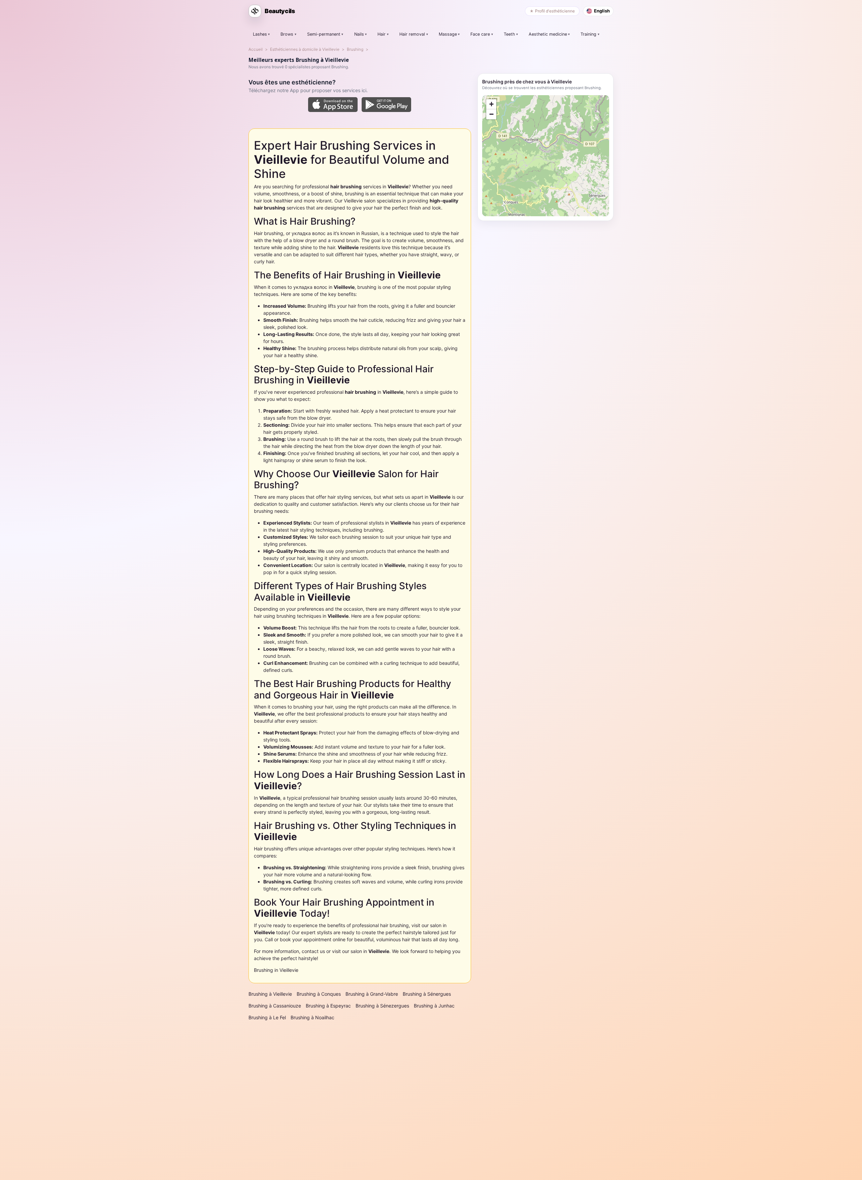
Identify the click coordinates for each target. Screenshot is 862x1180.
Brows (286, 34)
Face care (480, 34)
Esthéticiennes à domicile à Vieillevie (304, 49)
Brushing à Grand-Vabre (371, 994)
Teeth (509, 34)
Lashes (260, 34)
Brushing (355, 49)
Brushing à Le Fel (267, 1017)
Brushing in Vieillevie (276, 970)
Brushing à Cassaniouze (274, 1005)
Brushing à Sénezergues (382, 1005)
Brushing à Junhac (434, 1005)
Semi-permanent (323, 34)
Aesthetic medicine (548, 34)
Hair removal (412, 34)
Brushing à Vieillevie (270, 994)
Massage (448, 34)
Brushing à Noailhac (312, 1017)
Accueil (255, 49)
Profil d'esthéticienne (555, 10)
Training (588, 34)
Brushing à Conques (319, 994)
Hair (381, 34)
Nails (359, 34)
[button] (491, 104)
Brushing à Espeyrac (328, 1005)
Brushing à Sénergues (427, 994)
